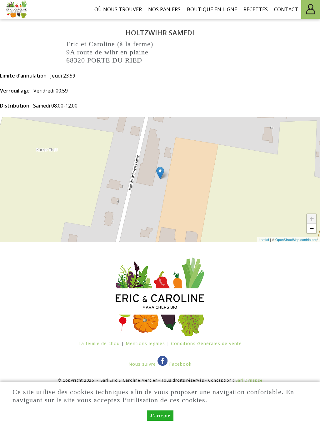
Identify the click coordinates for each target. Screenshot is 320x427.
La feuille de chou (99, 343)
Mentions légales (145, 343)
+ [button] (312, 219)
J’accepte (160, 415)
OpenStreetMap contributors (296, 239)
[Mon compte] (310, 9)
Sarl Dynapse (249, 380)
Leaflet (264, 239)
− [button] (312, 228)
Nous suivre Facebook (160, 364)
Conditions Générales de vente (206, 343)
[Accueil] (17, 9)
